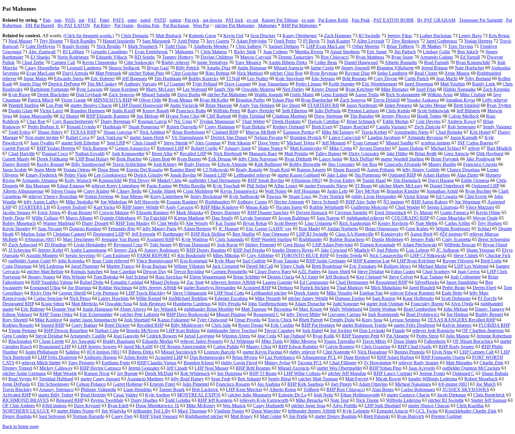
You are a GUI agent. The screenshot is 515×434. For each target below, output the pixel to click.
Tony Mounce (248, 62)
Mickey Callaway (56, 368)
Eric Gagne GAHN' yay (269, 228)
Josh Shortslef (137, 319)
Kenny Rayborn (393, 223)
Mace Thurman (192, 410)
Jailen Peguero (398, 105)
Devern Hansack (312, 212)
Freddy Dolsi (342, 319)
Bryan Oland (495, 244)
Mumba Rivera (309, 51)
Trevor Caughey (279, 330)
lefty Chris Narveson (257, 158)
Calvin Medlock (464, 116)
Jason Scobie (14, 169)
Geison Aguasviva (132, 148)
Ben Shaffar (243, 234)
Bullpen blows (397, 266)
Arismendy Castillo (88, 335)
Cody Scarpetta (456, 239)
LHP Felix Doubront (57, 357)
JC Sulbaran (447, 250)
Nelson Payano (268, 137)
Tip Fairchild (155, 217)
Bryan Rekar (255, 223)
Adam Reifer (136, 357)
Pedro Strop (427, 335)
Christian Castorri (69, 234)
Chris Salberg (248, 46)
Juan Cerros (468, 271)
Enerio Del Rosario (144, 169)
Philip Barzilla (192, 185)
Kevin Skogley (16, 228)
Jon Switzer (341, 330)
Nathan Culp (107, 330)
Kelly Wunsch (78, 180)
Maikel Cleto (169, 180)
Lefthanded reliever (252, 175)
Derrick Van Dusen (229, 137)
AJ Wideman (242, 341)
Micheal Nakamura (413, 384)
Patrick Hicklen (314, 287)
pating (175, 20)
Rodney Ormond (289, 126)
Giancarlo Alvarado (402, 164)
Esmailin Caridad (127, 282)
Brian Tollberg (400, 46)
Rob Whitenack (195, 373)
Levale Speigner (255, 217)
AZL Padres (309, 271)
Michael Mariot (432, 266)
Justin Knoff (123, 110)
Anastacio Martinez (145, 378)
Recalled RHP (150, 325)
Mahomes (267, 25)
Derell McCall (259, 266)
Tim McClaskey (102, 83)
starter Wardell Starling (402, 158)
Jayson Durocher (375, 148)
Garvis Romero (339, 346)
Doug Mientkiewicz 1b (157, 405)
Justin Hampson (98, 309)
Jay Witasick (165, 309)
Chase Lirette (51, 341)
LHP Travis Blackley (145, 292)
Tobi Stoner (161, 244)
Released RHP (69, 400)
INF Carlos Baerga (475, 142)
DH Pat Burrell (39, 25)
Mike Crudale (473, 94)
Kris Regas (499, 35)
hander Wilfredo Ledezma (432, 378)
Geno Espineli (334, 94)
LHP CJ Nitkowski (428, 255)
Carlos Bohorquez (418, 389)
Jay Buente (127, 373)
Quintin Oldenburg (118, 217)
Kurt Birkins (254, 126)
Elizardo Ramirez (152, 212)
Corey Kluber (96, 191)
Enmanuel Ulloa (45, 287)
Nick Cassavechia (386, 255)
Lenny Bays (470, 35)
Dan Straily (222, 217)
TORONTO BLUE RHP (305, 255)
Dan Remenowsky (207, 357)
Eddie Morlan (396, 121)
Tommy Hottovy (177, 57)
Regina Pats (148, 25)
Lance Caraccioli (345, 137)
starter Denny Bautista (335, 416)
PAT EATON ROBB (393, 20)
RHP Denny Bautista (206, 250)
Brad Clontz (426, 73)
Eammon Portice (298, 132)
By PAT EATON (74, 25)
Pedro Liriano (309, 83)
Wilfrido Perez (226, 110)
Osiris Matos (302, 94)
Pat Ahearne (397, 335)
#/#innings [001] (40, 239)
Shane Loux (299, 196)
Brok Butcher (129, 158)
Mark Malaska (189, 212)
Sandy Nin (224, 89)
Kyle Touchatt (226, 185)
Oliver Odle (150, 99)
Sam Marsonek (156, 40)
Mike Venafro (339, 292)
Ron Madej (309, 228)
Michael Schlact (446, 148)
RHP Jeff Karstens (215, 400)
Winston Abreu (236, 335)
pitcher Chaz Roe (286, 73)
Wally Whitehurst (345, 309)
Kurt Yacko (104, 207)
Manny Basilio (442, 164)
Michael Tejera (301, 142)
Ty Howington (377, 362)
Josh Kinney (165, 164)
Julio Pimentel (195, 384)
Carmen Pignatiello (229, 271)
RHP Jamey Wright (140, 207)
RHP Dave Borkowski (187, 314)
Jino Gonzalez (341, 164)
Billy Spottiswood (88, 164)
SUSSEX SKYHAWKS (465, 389)
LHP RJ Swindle (312, 234)
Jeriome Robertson (494, 335)
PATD (160, 20)
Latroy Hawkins (113, 298)
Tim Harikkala (167, 78)
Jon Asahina (268, 384)
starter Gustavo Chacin (408, 394)
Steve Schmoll (325, 201)
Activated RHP (16, 394)
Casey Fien (122, 416)
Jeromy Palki (422, 239)
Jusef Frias (426, 89)
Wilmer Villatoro (189, 266)
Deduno (285, 287)
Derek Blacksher (53, 94)
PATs (70, 20)
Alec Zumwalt (41, 51)
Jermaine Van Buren (120, 239)
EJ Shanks (40, 57)
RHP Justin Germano (326, 260)
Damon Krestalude (377, 244)
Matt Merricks (84, 303)
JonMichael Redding (187, 298)
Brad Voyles (20, 378)
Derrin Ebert (484, 287)
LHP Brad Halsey (92, 158)
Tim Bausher (362, 116)
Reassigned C (266, 314)
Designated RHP (18, 303)
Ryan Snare (402, 57)
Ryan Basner (189, 158)
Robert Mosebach (481, 378)
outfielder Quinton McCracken (471, 368)
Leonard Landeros (84, 67)
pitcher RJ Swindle (446, 400)
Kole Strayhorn (289, 78)
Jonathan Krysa (460, 99)
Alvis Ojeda (462, 303)
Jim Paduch (405, 51)
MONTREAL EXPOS (199, 394)
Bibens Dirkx (141, 351)
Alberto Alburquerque (23, 191)
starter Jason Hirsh (147, 137)
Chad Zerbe (33, 62)
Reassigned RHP (391, 282)
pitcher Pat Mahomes (235, 25)
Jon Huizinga (229, 373)
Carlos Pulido (226, 346)
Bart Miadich (499, 148)
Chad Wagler (407, 207)
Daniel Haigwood (361, 62)
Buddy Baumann (119, 341)
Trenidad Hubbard (56, 378)
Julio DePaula (327, 110)
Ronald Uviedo (81, 126)
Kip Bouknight (191, 255)
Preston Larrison (363, 110)
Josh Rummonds (383, 314)
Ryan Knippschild (473, 62)
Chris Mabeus (214, 51)
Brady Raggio (249, 169)
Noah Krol (279, 169)
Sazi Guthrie (254, 260)
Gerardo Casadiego (109, 51)
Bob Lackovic (205, 389)
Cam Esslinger (116, 255)
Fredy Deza (13, 217)
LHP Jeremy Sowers (97, 346)
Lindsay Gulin (436, 51)
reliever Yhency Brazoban (52, 196)
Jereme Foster (432, 373)
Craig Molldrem (198, 191)
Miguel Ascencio (294, 368)
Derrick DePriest (64, 83)
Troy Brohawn (405, 40)
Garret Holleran (127, 384)
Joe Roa (369, 164)
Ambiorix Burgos (100, 357)
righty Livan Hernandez (373, 196)
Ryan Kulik (323, 335)
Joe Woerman (467, 201)
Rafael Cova (77, 137)
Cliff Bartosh (219, 116)
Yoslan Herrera (478, 40)
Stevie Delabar (49, 335)
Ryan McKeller (214, 99)
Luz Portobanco (280, 357)
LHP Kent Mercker (244, 389)
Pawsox (273, 196)
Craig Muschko (451, 217)
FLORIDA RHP (494, 325)
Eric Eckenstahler (96, 314)
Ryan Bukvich (410, 416)
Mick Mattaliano (386, 287)
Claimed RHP (225, 132)
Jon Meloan (147, 116)
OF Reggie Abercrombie (183, 346)
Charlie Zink (491, 362)
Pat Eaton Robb (333, 20)
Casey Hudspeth (268, 405)
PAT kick (234, 20)
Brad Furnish (436, 62)
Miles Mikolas (226, 255)
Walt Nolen (275, 191)
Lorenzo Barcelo (219, 351)
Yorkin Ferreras (99, 196)
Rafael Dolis (91, 282)
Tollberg (311, 389)
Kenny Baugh (155, 110)
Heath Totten (429, 116)
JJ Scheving (19, 250)
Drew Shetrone (328, 116)
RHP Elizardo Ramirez (107, 116)
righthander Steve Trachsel (232, 330)
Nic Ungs (183, 121)
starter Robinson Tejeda (364, 325)
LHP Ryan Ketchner (416, 260)
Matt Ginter (271, 416)
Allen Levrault (370, 40)
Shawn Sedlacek (124, 67)
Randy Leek (483, 83)
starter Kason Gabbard (298, 175)
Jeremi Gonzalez (143, 368)
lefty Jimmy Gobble (421, 169)
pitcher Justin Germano (24, 373)
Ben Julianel (249, 378)
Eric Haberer (103, 78)
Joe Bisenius (79, 287)
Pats (47, 20)
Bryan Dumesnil (194, 244)
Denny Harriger (225, 212)
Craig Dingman (17, 266)
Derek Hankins (286, 121)
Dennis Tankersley (296, 57)
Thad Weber (253, 121)
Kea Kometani (193, 260)
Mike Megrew (303, 341)
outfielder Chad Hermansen (215, 180)
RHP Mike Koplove (219, 207)
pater (132, 20)
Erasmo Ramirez (182, 201)
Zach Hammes (337, 35)
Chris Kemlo (398, 110)
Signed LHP (215, 175)
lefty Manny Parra (159, 228)
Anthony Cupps (252, 201)
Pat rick (192, 20)
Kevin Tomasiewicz (239, 191)
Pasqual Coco (55, 153)
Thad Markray (350, 287)
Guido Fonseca (454, 212)
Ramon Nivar (97, 373)
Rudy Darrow (197, 164)
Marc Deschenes (78, 239)
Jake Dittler (397, 153)
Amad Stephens (345, 51)
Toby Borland (478, 78)
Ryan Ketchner (359, 89)
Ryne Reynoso (324, 73)
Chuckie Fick (498, 255)
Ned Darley (293, 89)
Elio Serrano (323, 78)
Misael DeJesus (164, 282)
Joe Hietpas (457, 314)
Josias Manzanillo (35, 116)
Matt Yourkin (452, 83)
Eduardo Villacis (111, 57)
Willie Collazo (45, 217)
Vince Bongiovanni (154, 260)
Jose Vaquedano (273, 83)
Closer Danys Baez (273, 271)
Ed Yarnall (470, 57)
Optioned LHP (485, 185)
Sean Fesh (220, 378)
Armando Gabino (436, 57)
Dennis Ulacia (280, 276)
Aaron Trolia (367, 94)
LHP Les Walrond (471, 266)
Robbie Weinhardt (326, 207)
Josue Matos (35, 78)
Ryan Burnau (154, 266)
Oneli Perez (285, 40)
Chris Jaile (221, 325)
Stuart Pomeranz (143, 126)
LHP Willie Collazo (302, 373)
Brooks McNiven (142, 330)
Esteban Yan (371, 292)
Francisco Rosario (233, 384)
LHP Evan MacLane (325, 46)
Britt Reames (354, 78)
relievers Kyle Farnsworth (264, 400)
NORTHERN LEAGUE (26, 410)
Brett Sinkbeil (467, 105)
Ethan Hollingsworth (360, 394)
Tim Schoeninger (53, 384)
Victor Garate (73, 99)
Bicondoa (283, 309)
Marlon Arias (33, 234)
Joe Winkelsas (113, 201)
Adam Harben (436, 175)
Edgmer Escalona (231, 298)
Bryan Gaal (158, 67)
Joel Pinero (341, 384)
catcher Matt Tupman (318, 378)
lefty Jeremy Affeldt (157, 287)
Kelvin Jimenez (456, 325)
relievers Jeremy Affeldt (233, 282)
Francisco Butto (191, 110)
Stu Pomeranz (368, 175)
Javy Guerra (217, 40)
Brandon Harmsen (87, 110)
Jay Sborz (291, 105)
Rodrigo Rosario (18, 325)
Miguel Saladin (156, 94)
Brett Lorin (491, 260)
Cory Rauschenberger (73, 121)
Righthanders (217, 201)
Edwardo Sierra (68, 78)
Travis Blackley (17, 389)
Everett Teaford (71, 207)
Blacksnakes (20, 341)
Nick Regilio (109, 46)
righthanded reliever (365, 217)
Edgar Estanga (70, 185)
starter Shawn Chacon (428, 405)
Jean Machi (446, 78)
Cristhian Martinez (289, 116)
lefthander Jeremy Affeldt (312, 410)
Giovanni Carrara (344, 314)
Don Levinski (372, 330)
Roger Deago (250, 325)
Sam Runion (383, 298)
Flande (398, 330)
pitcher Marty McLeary (401, 185)
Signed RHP (52, 325)
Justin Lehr (337, 191)
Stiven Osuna (63, 191)
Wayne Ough (485, 217)
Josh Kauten (338, 40)
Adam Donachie (309, 303)
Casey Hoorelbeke (42, 67)
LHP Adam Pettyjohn (332, 244)
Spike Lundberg (392, 73)
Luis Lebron (417, 250)
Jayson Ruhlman (293, 217)
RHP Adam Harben (395, 357)
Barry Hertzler (260, 110)
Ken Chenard (368, 276)
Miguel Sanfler (400, 142)
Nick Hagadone (372, 351)
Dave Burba (188, 94)
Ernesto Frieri (162, 384)
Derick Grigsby (148, 175)
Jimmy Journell (355, 67)
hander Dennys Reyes (293, 250)
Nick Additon (152, 132)
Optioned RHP (402, 175)
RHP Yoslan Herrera (56, 148)
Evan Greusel (366, 142)
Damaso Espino (350, 298)
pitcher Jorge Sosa (308, 405)
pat (81, 20)
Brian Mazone (218, 105)
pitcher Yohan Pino (146, 73)
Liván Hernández (90, 244)
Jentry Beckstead (206, 196)
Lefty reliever (495, 99)
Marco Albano (79, 217)
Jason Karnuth (463, 137)
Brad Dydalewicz (422, 314)
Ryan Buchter (478, 191)
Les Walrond (195, 89)
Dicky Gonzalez (363, 153)
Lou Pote (54, 105)
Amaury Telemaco (56, 389)
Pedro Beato (454, 287)
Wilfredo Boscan (460, 244)
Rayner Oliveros (458, 260)
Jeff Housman (307, 191)
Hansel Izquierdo (119, 40)
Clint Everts (476, 196)
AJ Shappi (69, 116)
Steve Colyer (401, 276)
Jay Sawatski (83, 341)
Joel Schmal (136, 276)
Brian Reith (426, 153)
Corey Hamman (220, 126)
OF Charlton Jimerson (483, 330)
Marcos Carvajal (255, 57)
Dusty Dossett (95, 223)
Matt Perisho (296, 153)
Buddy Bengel (489, 314)
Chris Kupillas (470, 405)
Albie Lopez (285, 185)
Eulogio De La (292, 394)
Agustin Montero (42, 255)
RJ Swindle (369, 35)
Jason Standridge (462, 282)
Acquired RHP (257, 287)
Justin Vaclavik (184, 105)
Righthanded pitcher (204, 416)
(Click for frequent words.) (88, 35)
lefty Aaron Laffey (41, 201)
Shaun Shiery (50, 132)
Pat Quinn (124, 25)
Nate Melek (426, 223)
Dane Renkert (357, 357)
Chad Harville (21, 153)
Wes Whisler (74, 276)
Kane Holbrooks (418, 298)
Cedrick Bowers (161, 335)
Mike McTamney (338, 132)
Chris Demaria (134, 35)
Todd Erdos (19, 132)
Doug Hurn (108, 169)
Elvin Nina (442, 351)
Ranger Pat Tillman (280, 20)
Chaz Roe (36, 121)
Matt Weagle (65, 373)
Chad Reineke (449, 132)
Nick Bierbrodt (227, 153)
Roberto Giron (202, 35)
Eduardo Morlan (157, 341)
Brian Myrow (245, 357)
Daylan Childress (217, 57)
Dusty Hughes (144, 400)
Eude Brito (452, 292)
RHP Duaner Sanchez (268, 212)
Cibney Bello (129, 191)
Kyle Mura (225, 260)
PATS (118, 20)
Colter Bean (325, 62)
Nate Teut (339, 400)
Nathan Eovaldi (90, 153)
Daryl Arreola (75, 73)
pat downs (212, 20)
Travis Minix (374, 341)
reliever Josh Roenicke (433, 330)
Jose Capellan (123, 271)
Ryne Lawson (89, 89)
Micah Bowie (388, 378)
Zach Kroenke (496, 89)
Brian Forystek (445, 158)
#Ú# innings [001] (104, 351)
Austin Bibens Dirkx (287, 62)
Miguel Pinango (231, 314)
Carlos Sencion (48, 298)
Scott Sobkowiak (433, 110)
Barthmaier (173, 234)
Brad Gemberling (420, 309)
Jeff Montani (334, 142)
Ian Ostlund (294, 335)
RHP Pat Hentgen (318, 325)
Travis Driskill (386, 99)
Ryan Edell (118, 405)
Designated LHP (108, 234)
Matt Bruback (169, 35)
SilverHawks (427, 282)
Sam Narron (328, 217)
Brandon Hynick (306, 137)
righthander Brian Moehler (209, 309)
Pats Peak (361, 20)
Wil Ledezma (51, 266)
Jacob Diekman (451, 394)
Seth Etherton (294, 110)
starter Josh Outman (385, 303)
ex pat (252, 20)
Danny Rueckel (354, 126)
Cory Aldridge (260, 255)
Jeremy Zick (125, 250)
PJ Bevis (311, 40)
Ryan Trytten (499, 105)
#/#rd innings (54, 405)
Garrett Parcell (16, 148)
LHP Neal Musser (212, 368)
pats (58, 20)
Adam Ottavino (373, 384)
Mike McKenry (200, 405)
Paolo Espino (159, 185)
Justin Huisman (252, 67)
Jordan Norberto (342, 228)
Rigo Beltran (217, 73)
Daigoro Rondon (85, 228)
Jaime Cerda (322, 67)
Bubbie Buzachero (346, 239)
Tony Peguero (81, 362)
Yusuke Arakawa (423, 99)
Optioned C (463, 373)
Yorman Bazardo (88, 416)
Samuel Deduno (284, 46)
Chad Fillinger (342, 362)
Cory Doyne (385, 78)
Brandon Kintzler (403, 191)
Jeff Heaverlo (146, 201)
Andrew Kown (461, 121)
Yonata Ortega (76, 169)
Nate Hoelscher (469, 67)
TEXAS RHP (83, 132)
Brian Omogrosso (381, 228)
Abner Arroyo (133, 309)
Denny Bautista (17, 416)
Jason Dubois (411, 148)
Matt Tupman (253, 309)
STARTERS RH (323, 105)
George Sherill (72, 292)
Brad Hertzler (93, 394)
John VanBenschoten (268, 303)
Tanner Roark (172, 389)
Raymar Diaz (357, 73)
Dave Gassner (237, 83)
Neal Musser (20, 40)
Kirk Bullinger (268, 164)
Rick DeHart (362, 158)
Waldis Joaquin (268, 94)
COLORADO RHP (410, 217)
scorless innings (435, 142)
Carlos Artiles (457, 223)
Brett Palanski (377, 416)
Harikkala (112, 126)
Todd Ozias (176, 46)
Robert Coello (204, 148)
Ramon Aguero (311, 169)
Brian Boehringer (188, 132)
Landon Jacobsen (384, 137)
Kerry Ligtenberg (166, 196)
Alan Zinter (467, 175)
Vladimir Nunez (229, 410)
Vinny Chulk (292, 266)
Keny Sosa (372, 319)
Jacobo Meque (432, 105)
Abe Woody (196, 223)
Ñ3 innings (393, 201)
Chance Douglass (463, 169)
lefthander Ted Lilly (151, 410)
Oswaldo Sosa (118, 303)
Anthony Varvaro (140, 83)
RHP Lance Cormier (392, 373)
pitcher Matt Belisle (45, 271)
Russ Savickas (168, 276)
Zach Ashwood (22, 244)
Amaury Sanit (237, 148)
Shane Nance (270, 148)
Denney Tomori (17, 368)
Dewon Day (154, 271)
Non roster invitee (42, 137)
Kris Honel (480, 132)
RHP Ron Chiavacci (345, 389)
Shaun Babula (495, 373)
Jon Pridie (298, 416)
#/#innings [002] (306, 180)
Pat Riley (102, 25)
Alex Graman (208, 142)
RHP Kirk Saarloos (305, 384)
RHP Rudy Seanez (456, 346)
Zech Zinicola (427, 126)
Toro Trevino (460, 46)
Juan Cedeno (275, 51)
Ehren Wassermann (208, 276)
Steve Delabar (370, 271)
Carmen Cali (63, 62)
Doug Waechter (266, 410)
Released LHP (170, 148)
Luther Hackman (436, 35)
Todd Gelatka (177, 400)
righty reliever (302, 351)
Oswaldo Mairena (258, 89)
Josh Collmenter (465, 276)
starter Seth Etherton (80, 142)
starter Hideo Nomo (75, 410)
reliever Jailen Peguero (201, 341)
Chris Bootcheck (489, 394)
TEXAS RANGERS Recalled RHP (461, 319)
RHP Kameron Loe (371, 260)
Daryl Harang (441, 180)
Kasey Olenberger (300, 35)
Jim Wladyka (113, 410)
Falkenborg (435, 341)
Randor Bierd (183, 169)
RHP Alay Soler (361, 201)
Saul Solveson (52, 416)
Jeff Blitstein (468, 110)
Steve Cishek (465, 255)
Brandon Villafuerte (395, 67)
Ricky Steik (245, 51)
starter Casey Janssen (100, 378)
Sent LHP (116, 142)
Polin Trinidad (251, 116)
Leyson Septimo (405, 319)
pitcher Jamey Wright (308, 298)
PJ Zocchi (487, 298)
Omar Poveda (247, 319)
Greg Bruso (294, 244)
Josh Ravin (227, 244)
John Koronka (71, 260)
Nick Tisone (367, 400)
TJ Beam (363, 185)
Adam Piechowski (419, 244)
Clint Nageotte (336, 351)
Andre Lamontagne (88, 250)
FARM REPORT (153, 255)
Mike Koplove (48, 319)
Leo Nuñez (257, 78)
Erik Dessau (219, 158)
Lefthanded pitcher (269, 292)
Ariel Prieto (188, 40)
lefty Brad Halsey (187, 378)
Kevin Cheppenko (99, 62)
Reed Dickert (117, 325)
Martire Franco (120, 266)
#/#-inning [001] (453, 384)
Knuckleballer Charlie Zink (471, 410)
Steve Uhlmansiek (190, 292)
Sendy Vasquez (497, 126)
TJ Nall (233, 78)
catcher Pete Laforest (139, 314)
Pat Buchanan (176, 25)
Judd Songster (346, 303)
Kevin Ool (233, 35)
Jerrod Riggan (434, 67)
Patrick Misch (41, 99)
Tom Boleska (105, 276)
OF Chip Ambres (18, 405)
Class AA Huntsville (354, 234)
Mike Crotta (340, 148)
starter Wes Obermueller (339, 368)
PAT (92, 20)
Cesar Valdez (125, 394)
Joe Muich (486, 384)
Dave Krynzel (87, 405)
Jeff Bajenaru (134, 78)
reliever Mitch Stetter (41, 362)
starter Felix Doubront (414, 325)
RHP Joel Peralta (249, 250)
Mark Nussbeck (143, 46)
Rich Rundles (83, 40)
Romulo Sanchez (87, 271)
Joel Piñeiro (388, 250)
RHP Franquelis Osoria (443, 357)
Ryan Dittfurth (298, 158)
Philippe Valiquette (98, 389)
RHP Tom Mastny (133, 223)
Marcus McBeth (261, 132)
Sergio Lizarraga (442, 207)
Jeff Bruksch (337, 276)
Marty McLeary (161, 89)
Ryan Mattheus (370, 57)
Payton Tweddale (107, 400)
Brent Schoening (494, 239)
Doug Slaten (405, 341)
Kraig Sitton (52, 303)
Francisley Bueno (427, 303)
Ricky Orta (40, 292)
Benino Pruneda (409, 351)
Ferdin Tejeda (349, 255)
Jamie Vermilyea (212, 62)
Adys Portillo (344, 405)
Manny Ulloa (258, 346)
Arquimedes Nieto (411, 132)
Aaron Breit (421, 234)
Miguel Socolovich (179, 351)
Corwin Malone (114, 212)
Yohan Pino (283, 99)
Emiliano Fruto (116, 362)
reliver (474, 148)
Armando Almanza (40, 180)
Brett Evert (322, 126)
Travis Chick (280, 319)
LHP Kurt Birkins (183, 330)
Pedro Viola (75, 175)
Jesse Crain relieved (110, 260)
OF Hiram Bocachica (473, 341)
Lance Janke (330, 158)
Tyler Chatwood (212, 319)
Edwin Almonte (232, 164)
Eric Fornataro (362, 266)
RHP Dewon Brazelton (66, 330)
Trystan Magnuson (217, 121)
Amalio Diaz (218, 67)
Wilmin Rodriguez (453, 228)
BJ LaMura (73, 51)
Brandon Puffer (250, 99)
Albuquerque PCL (319, 357)
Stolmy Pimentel (260, 244)
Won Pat (201, 25)
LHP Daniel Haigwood (141, 105)
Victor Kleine (416, 196)
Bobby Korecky (203, 78)
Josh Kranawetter (128, 153)
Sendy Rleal (279, 378)
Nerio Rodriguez (73, 57)
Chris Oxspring (376, 346)
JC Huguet (228, 228)
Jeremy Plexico (395, 116)
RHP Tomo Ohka (55, 314)
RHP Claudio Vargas (156, 362)
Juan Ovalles (42, 142)
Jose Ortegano (275, 234)
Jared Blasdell (422, 287)
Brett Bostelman (327, 266)
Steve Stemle (176, 142)
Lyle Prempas (106, 292)
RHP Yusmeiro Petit (360, 335)
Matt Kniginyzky (306, 148)
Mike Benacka (309, 400)
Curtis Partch (416, 78)
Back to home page (20, 426)
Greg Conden (15, 335)
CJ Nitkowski (216, 169)
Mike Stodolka (79, 201)
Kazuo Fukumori (173, 319)
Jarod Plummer (85, 266)
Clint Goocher (184, 73)
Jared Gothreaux (441, 40)
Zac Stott (195, 282)
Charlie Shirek (162, 191)
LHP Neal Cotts (229, 292)
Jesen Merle (45, 169)
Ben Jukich (467, 51)
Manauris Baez (263, 153)
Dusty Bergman (116, 121)
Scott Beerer (285, 223)
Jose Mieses (132, 196)
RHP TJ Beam (263, 373)
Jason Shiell (339, 271)
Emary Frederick (41, 175)
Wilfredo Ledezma (403, 400)
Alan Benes (383, 389)
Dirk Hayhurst (489, 153)
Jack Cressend (225, 266)
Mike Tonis (272, 341)
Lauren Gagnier (277, 282)
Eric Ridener (33, 309)
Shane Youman (480, 250)
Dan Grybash (88, 94)
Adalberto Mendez (211, 46)
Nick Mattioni (250, 73)
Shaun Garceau (117, 132)
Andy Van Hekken (256, 105)
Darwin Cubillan (323, 121)
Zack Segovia (121, 94)
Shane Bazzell (346, 169)
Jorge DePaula (16, 384)
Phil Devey (139, 180)
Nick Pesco (80, 298)
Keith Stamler (342, 83)
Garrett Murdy (16, 158)
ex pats (308, 20)
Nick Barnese (95, 148)
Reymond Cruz (128, 244)
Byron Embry (342, 180)
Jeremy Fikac (399, 35)
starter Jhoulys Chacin (91, 105)
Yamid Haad (374, 180)
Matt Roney (241, 416)
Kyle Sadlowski (244, 196)
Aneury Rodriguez (161, 250)
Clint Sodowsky (139, 62)
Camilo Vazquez (391, 126)
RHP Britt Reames (253, 368)
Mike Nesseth (268, 298)
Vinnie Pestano (22, 330)
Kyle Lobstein (356, 410)
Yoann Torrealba (339, 341)
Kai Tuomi (225, 223)
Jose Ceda (266, 335)
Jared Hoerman (418, 83)
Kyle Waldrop (195, 239)
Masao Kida (257, 207)
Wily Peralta (229, 303)
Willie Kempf (148, 298)
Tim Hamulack (407, 180)
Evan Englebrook (151, 51)
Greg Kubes (417, 228)
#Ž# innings (451, 234)
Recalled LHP (193, 153)
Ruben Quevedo (182, 126)
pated (145, 20)
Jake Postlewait (480, 158)
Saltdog (72, 351)
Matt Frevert (356, 378)
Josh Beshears (152, 303)
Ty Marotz (423, 212)
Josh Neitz (323, 394)
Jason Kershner (124, 89)
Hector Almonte (289, 201)
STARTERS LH (34, 207)
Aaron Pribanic (381, 169)
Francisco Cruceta (480, 164)
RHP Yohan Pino (385, 368)
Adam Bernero (197, 228)
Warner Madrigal (59, 223)
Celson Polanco (91, 384)
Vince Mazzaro (480, 207)
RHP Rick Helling (208, 234)
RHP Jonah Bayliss (266, 180)
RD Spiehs (144, 57)
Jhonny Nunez (41, 276)
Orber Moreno (365, 46)
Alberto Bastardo (401, 62)
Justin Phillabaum (41, 351)
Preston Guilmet (446, 416)
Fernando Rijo (121, 228)
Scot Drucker (262, 35)
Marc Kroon (310, 309)
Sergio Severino (80, 255)
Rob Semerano (462, 126)
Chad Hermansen (352, 282)
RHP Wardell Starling (271, 239)
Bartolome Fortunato (49, 89)
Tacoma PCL (309, 362)
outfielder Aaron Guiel (29, 260)
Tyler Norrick (331, 196)
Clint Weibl (168, 223)
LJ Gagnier (174, 83)
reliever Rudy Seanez (418, 362)
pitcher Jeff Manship (347, 373)
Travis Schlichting (129, 164)
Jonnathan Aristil (442, 191)
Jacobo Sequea (16, 212)
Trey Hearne (51, 40)
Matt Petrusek (108, 73)
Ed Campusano (314, 282)
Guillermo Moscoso (369, 207)
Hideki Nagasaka (459, 89)
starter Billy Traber (55, 394)
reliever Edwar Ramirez (412, 292)
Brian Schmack (361, 121)
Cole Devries (428, 121)
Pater (104, 20)
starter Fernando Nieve (326, 185)
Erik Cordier (282, 325)
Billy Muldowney (187, 325)
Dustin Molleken (387, 239)
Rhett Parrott (311, 319)
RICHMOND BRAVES (25, 400)
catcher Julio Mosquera (249, 394)
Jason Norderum (361, 105)
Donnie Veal (63, 309)
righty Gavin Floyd (239, 362)
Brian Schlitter (246, 276)
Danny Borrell (16, 164)
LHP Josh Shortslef (382, 405)
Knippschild (110, 180)
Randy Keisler (75, 46)
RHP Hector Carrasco (100, 368)
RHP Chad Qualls (415, 346)
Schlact (484, 228)
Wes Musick (234, 405)
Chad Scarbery (436, 271)
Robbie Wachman (115, 287)
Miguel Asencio (288, 67)
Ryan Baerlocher (317, 99)
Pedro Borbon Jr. (44, 126)
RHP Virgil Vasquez (159, 416)
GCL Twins (426, 410)
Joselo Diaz (30, 83)
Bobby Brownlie (305, 164)
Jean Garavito (126, 335)
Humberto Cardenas (192, 303)
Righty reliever (176, 62)
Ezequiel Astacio (392, 410)
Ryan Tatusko (286, 260)
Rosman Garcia (152, 121)
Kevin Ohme (488, 212)
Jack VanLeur (109, 137)
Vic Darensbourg (187, 137)
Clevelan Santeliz (351, 212)
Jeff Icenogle (143, 234)
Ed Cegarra (446, 196)
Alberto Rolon (282, 389)
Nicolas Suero (289, 207)
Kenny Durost (324, 89)
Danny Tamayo (489, 309)
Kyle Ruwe (19, 94)
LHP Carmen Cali (477, 351)
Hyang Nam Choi (182, 116)
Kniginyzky (392, 234)
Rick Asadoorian (355, 223)
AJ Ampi (309, 276)
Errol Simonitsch (390, 212)
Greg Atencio (456, 153)
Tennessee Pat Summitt (480, 20)
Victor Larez (51, 110)
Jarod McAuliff (138, 346)
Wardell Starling (23, 105)
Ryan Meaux (180, 99)
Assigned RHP (160, 239)
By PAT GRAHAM (436, 20)
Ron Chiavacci (335, 57)
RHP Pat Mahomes (299, 25)
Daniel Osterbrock (447, 185)
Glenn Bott (159, 158)
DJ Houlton (55, 244)
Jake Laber (337, 175)
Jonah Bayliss (183, 175)
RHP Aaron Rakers (429, 201)
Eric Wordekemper (379, 83)
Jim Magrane (37, 185)
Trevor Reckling (188, 271)
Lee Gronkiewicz (110, 175)
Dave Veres (269, 142)
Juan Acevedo (422, 368)
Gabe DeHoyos (40, 46)
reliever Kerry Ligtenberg (115, 185)
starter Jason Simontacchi (93, 319)
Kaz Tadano (431, 276)
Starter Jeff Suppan (489, 400)
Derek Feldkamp (52, 158)
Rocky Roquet (50, 164)
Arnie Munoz (457, 73)
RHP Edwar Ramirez (298, 346)
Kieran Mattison (189, 217)
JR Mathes (431, 46)
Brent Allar (162, 153)
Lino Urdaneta (318, 223)
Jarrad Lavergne (199, 335)
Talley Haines (328, 153)
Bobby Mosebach (19, 223)
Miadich (362, 250)
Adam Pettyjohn (251, 40)
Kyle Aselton (157, 394)
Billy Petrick (187, 67)
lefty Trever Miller (303, 314)
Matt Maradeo (459, 362)
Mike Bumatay (395, 89)
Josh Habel (312, 330)
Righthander (310, 239)
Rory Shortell (15, 319)
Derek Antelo (306, 292)
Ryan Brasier (80, 212)
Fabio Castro (403, 271)
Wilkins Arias (440, 94)
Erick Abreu (49, 212)
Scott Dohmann (456, 298)
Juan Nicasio (50, 228)
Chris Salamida (229, 239)
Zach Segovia (353, 99)
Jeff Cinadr (177, 368)
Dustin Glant (20, 110)
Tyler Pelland (204, 83)
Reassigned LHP (55, 346)
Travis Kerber (374, 132)
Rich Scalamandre (403, 94)
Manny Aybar (277, 362)
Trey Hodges (489, 223)
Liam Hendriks (137, 389)
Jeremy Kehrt (50, 250)
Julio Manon (457, 335)
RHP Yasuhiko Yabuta (52, 282)
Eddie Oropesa (475, 180)
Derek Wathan (382, 309)
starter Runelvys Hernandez (210, 287)
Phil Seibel (257, 185)
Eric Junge (377, 51)
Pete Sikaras (239, 142)
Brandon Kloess (199, 362)
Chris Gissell (144, 142)
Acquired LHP (169, 357)
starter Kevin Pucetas (262, 351)
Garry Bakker (84, 325)
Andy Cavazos (179, 207)
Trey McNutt (367, 191)
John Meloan (455, 309)
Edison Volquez (17, 314)
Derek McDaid (159, 373)
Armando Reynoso (425, 137)
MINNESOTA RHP (112, 99)
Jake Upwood (334, 250)
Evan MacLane (40, 73)
